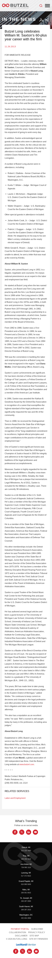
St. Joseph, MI (26, 898)
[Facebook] (15, 832)
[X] (21, 832)
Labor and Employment (15, 798)
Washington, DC (26, 915)
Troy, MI (26, 856)
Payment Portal (20, 929)
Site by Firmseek (38, 939)
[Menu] (47, 6)
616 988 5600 (26, 884)
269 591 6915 (26, 893)
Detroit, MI (26, 847)
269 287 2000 (26, 901)
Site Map (34, 935)
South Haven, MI (26, 906)
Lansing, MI (26, 873)
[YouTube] (35, 832)
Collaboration (17, 932)
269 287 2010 (26, 910)
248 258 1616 (26, 859)
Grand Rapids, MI (26, 881)
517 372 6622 (26, 876)
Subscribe (37, 929)
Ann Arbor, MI (26, 864)
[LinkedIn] (28, 832)
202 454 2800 (26, 918)
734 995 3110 (26, 867)
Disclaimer (21, 935)
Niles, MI (26, 890)
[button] (47, 20)
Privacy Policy (36, 932)
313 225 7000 (26, 851)
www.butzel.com (26, 764)
